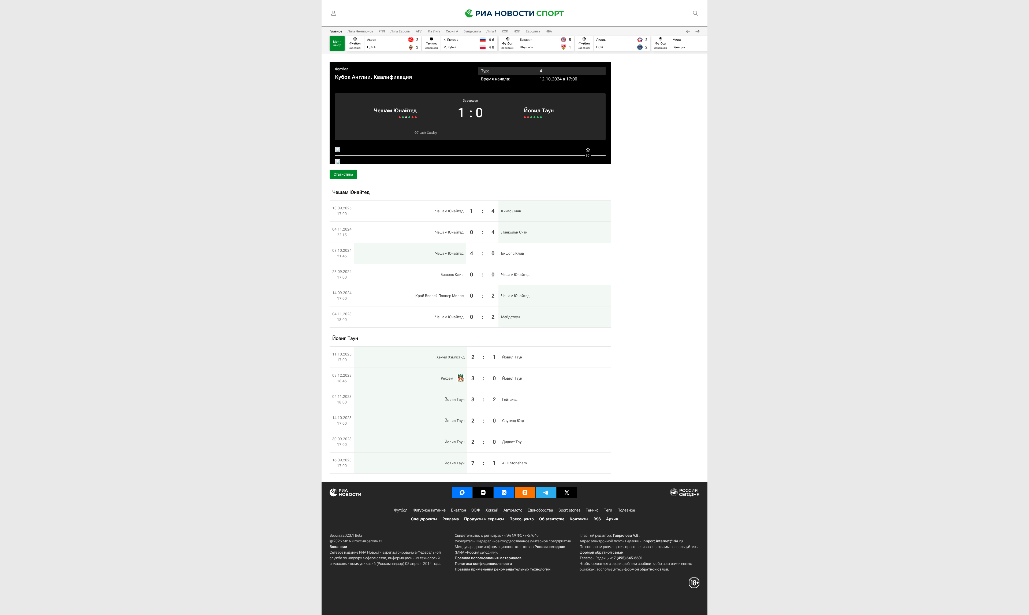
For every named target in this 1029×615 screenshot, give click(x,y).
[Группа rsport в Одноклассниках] (525, 492)
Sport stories (569, 510)
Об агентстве (551, 519)
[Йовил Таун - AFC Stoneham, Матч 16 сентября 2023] (541, 117)
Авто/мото (513, 510)
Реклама (450, 519)
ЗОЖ (475, 510)
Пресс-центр (521, 519)
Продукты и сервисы (484, 519)
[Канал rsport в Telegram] (546, 492)
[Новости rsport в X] (567, 492)
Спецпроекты (424, 519)
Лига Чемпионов (360, 31)
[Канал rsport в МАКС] (462, 492)
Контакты (579, 519)
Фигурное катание (429, 510)
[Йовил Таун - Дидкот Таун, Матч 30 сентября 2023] (538, 117)
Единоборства (540, 510)
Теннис (592, 510)
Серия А (452, 31)
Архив (612, 519)
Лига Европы (400, 31)
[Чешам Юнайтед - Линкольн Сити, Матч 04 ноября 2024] (412, 117)
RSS (597, 519)
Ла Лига (434, 31)
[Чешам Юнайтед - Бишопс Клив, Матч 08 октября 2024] (409, 117)
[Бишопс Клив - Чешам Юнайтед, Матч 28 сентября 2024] (406, 117)
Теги (608, 510)
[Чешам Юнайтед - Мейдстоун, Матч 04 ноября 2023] (400, 117)
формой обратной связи (601, 552)
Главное (336, 31)
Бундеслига (472, 31)
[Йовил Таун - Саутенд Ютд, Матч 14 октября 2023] (534, 117)
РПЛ (382, 31)
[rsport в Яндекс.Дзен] (483, 492)
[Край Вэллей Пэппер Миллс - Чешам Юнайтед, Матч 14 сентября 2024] (403, 117)
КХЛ (505, 31)
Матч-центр (337, 43)
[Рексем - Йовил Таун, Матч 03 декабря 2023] (528, 117)
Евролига (533, 31)
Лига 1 (491, 31)
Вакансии (338, 546)
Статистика (343, 174)
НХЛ (517, 31)
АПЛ (419, 31)
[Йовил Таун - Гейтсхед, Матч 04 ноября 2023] (531, 117)
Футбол (341, 69)
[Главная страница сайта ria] (496, 13)
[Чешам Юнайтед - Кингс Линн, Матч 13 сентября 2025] (416, 117)
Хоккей (492, 510)
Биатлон (458, 510)
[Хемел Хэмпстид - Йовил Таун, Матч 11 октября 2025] (525, 117)
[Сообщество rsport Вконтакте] (504, 492)
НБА (549, 31)
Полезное (626, 510)
